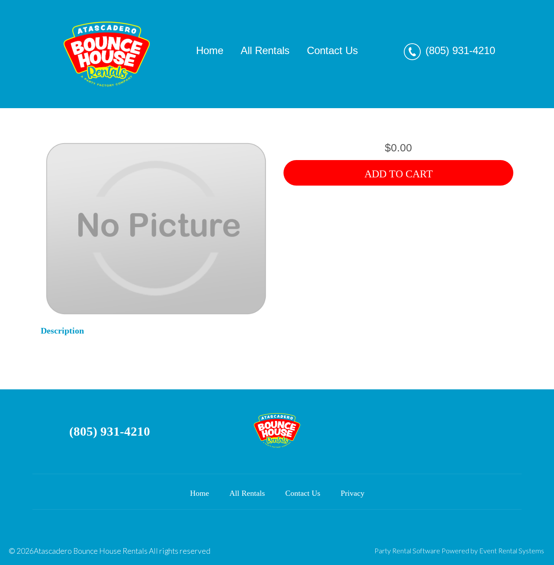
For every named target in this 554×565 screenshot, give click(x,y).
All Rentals (265, 50)
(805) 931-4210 (460, 50)
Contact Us (332, 50)
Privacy (352, 493)
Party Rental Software (407, 550)
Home (209, 50)
